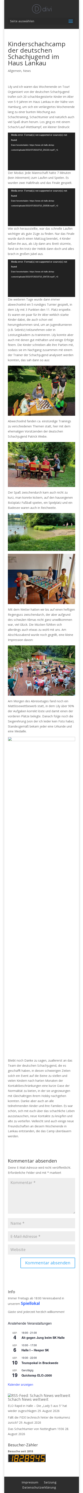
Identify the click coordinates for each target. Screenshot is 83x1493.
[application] (41, 151)
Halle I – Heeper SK (35, 1350)
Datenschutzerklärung (39, 1487)
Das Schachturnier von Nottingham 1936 (36, 1429)
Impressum (30, 1482)
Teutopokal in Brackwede (39, 1363)
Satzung (50, 1482)
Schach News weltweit (28, 1399)
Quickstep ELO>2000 (36, 1375)
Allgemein (14, 71)
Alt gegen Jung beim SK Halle (43, 1337)
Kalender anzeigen (20, 1384)
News (27, 71)
